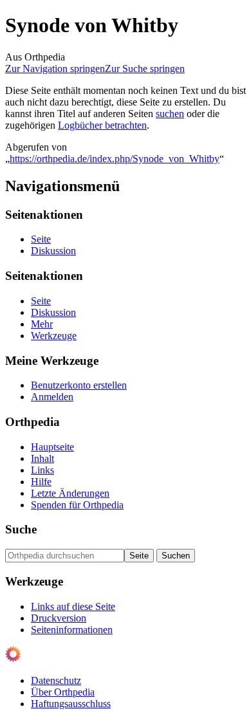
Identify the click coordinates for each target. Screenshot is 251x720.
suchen (170, 113)
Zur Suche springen (145, 68)
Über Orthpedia (63, 692)
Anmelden (52, 396)
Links (42, 470)
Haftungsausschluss (71, 703)
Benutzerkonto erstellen (79, 385)
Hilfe (41, 481)
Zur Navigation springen (55, 68)
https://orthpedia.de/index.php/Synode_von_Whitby (114, 158)
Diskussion (53, 250)
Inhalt (42, 458)
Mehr (42, 323)
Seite (41, 239)
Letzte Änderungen (70, 493)
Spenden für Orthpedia (77, 504)
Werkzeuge (54, 335)
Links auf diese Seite (73, 606)
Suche (21, 529)
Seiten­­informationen (72, 629)
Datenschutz (56, 680)
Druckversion (58, 618)
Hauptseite (52, 446)
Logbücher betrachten (102, 125)
